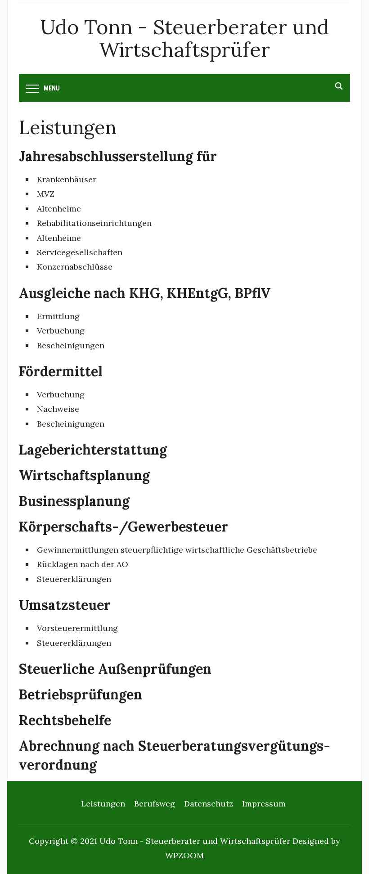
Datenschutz (208, 803)
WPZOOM (184, 855)
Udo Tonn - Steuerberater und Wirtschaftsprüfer (184, 38)
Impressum (264, 803)
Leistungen (103, 803)
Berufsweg (154, 803)
